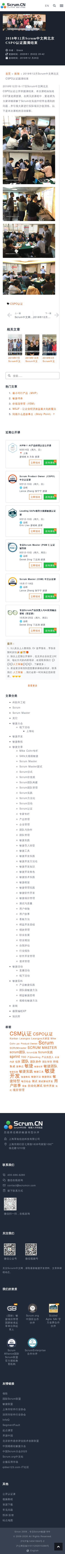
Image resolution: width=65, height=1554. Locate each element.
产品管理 (24, 819)
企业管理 (24, 824)
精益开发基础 (27, 924)
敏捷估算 (38, 1066)
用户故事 (24, 913)
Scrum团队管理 (28, 787)
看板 (24, 1085)
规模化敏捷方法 (28, 1000)
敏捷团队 (51, 1065)
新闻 (17, 73)
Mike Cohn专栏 (28, 750)
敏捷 (29, 1065)
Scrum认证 (26, 808)
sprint (15, 1056)
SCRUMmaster (18, 1048)
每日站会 (26, 1081)
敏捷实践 (24, 840)
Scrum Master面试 (30, 766)
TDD (23, 1057)
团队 (25, 1061)
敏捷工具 (24, 850)
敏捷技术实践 (27, 877)
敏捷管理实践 (27, 887)
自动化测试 (35, 1085)
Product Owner (29, 1043)
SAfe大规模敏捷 (28, 756)
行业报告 (24, 950)
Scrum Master (21, 712)
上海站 (30, 731)
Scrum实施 (32, 1052)
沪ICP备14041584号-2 (32, 1540)
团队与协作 (25, 829)
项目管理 (19, 1090)
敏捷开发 (17, 736)
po (18, 1043)
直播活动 (24, 970)
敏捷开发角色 (27, 871)
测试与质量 (25, 903)
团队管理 (24, 835)
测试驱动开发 (45, 1081)
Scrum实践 (26, 792)
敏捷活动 (17, 966)
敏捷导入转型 (27, 845)
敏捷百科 (17, 980)
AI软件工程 (18, 702)
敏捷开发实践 (27, 856)
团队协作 (35, 1061)
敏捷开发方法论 (28, 861)
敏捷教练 (17, 741)
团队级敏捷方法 (28, 990)
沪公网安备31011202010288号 (32, 1545)
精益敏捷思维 (27, 995)
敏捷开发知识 (27, 866)
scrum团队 (18, 1052)
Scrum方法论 (27, 798)
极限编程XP (19, 1011)
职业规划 (24, 940)
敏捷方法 (36, 1076)
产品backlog (34, 1056)
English (34, 1550)
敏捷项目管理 (27, 898)
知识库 (16, 1016)
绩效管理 (24, 929)
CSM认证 (21, 1033)
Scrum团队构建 (28, 782)
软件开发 (49, 1085)
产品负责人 (48, 1057)
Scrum (16, 707)
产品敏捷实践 (27, 984)
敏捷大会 (17, 723)
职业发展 (24, 935)
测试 (34, 1081)
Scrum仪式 (26, 771)
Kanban (14, 1038)
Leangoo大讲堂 (40, 1038)
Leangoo (24, 1038)
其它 (15, 718)
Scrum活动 (26, 803)
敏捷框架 (24, 882)
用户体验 (24, 908)
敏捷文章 (17, 746)
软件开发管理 (27, 956)
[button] (54, 5)
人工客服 (18, 672)
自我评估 (24, 945)
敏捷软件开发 (27, 892)
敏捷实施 (14, 1071)
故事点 (20, 1066)
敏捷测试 (47, 1076)
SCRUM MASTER (42, 1047)
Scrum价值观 (27, 777)
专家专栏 (24, 814)
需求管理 (24, 961)
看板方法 (24, 919)
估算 (17, 1061)
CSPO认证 (16, 303)
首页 (8, 73)
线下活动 (24, 727)
